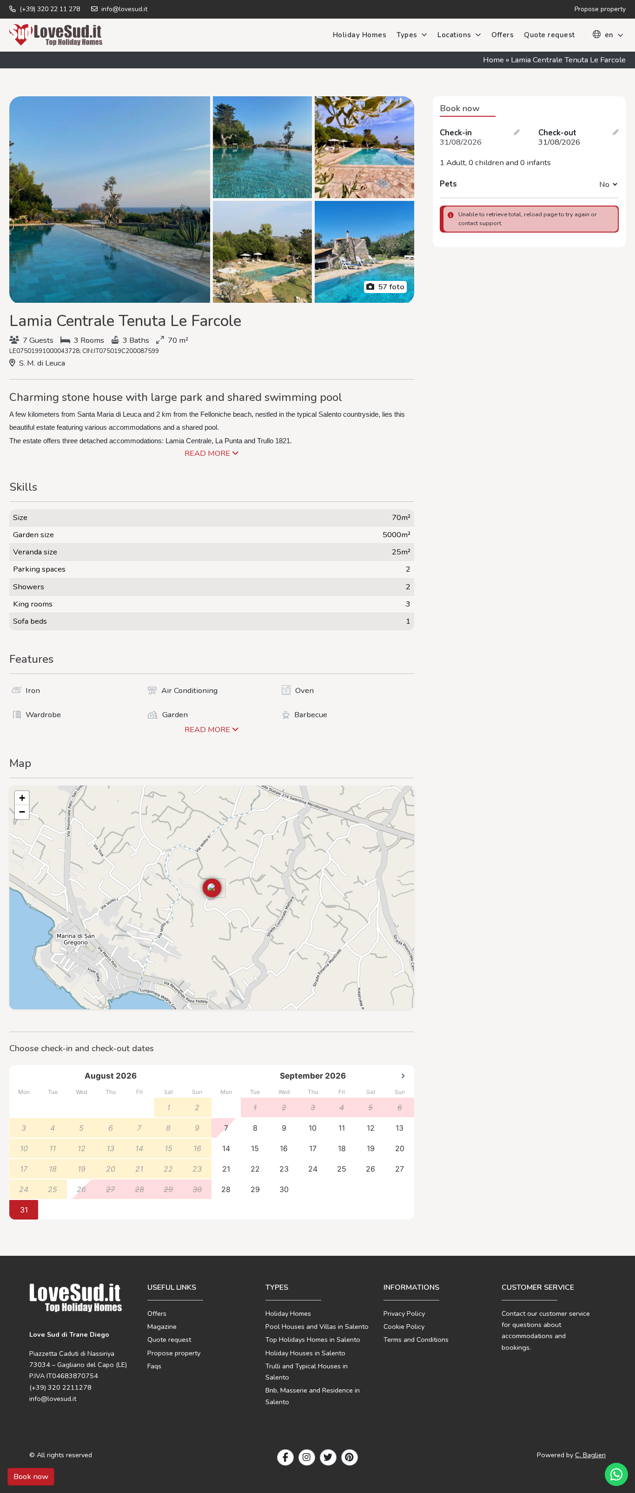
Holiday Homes (360, 35)
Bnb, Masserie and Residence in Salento (312, 1396)
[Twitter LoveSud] (328, 1457)
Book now (30, 1476)
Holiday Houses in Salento (305, 1353)
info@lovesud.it (123, 9)
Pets (448, 184)
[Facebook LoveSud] (285, 1457)
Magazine (162, 1326)
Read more (208, 453)
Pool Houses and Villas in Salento (317, 1326)
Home (493, 59)
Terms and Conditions (416, 1339)
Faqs (154, 1366)
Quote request (549, 35)
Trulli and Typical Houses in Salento (306, 1371)
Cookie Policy (404, 1326)
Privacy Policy (404, 1313)
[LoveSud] (55, 35)
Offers (502, 35)
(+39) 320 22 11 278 (49, 9)
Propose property (173, 1353)
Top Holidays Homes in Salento (312, 1339)
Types (407, 35)
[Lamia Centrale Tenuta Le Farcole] (110, 199)
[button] (212, 888)
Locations (454, 35)
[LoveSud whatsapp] (616, 1474)
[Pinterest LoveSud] (349, 1457)
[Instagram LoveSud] (306, 1457)
